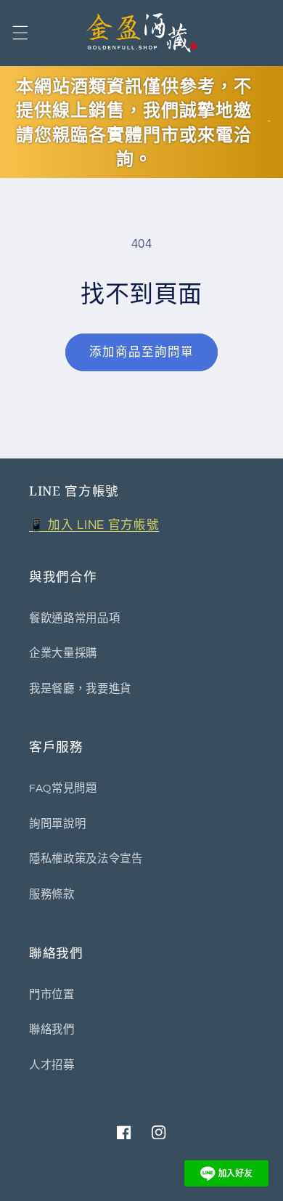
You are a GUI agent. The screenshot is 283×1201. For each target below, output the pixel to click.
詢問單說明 (57, 824)
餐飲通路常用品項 (74, 618)
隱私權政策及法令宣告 (86, 859)
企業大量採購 (63, 653)
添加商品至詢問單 (141, 352)
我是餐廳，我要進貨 (80, 689)
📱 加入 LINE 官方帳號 (94, 525)
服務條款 (52, 894)
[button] (19, 32)
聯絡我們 (52, 1029)
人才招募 (52, 1065)
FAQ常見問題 (63, 788)
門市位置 (52, 994)
